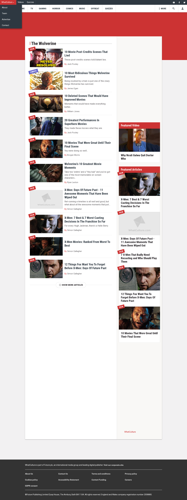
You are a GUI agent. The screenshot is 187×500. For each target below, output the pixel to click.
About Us (29, 474)
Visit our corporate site (113, 465)
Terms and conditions (101, 474)
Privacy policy (131, 474)
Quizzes (30, 2)
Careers (128, 480)
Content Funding (99, 480)
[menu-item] (22, 8)
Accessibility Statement (68, 480)
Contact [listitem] (5, 25)
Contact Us (63, 474)
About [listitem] (4, 7)
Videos (21, 2)
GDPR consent (31, 486)
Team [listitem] (4, 13)
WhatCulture (130, 432)
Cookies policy (31, 480)
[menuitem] (8, 2)
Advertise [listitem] (6, 19)
